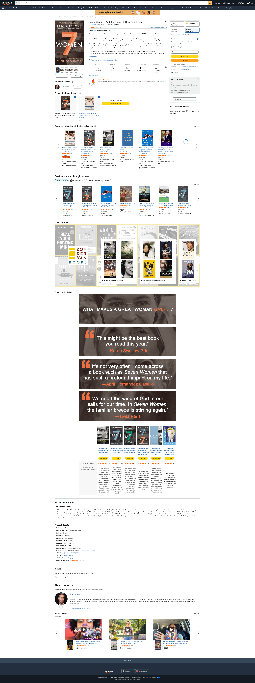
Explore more (160, 82)
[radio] (177, 23)
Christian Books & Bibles (79, 17)
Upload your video (61, 578)
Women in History (67, 555)
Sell (105, 8)
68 (129, 206)
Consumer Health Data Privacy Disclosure (129, 677)
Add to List (177, 99)
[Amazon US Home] (109, 672)
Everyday (229, 8)
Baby (162, 8)
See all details (93, 75)
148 (149, 209)
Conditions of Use (102, 677)
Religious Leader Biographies (71, 553)
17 (187, 207)
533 (91, 209)
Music (124, 8)
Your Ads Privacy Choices (149, 677)
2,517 (111, 209)
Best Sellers (43, 8)
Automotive (155, 8)
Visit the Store (106, 283)
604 (72, 209)
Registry (117, 8)
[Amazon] (7, 2)
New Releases (53, 8)
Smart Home (199, 8)
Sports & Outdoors (187, 8)
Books (91, 8)
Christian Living (91, 17)
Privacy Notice (113, 677)
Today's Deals (82, 8)
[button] (4, 8)
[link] (90, 103)
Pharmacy (221, 8)
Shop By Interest (210, 8)
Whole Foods (72, 8)
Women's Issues (101, 17)
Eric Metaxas (95, 24)
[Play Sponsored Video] (83, 629)
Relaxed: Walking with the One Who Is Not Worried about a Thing (132, 642)
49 (168, 207)
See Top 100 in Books (88, 551)
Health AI (11, 8)
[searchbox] (114, 3)
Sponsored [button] (57, 616)
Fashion (110, 8)
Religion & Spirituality (65, 17)
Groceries (63, 8)
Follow (78, 87)
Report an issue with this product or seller (104, 60)
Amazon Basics (32, 8)
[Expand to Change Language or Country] (133, 671)
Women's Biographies (69, 558)
